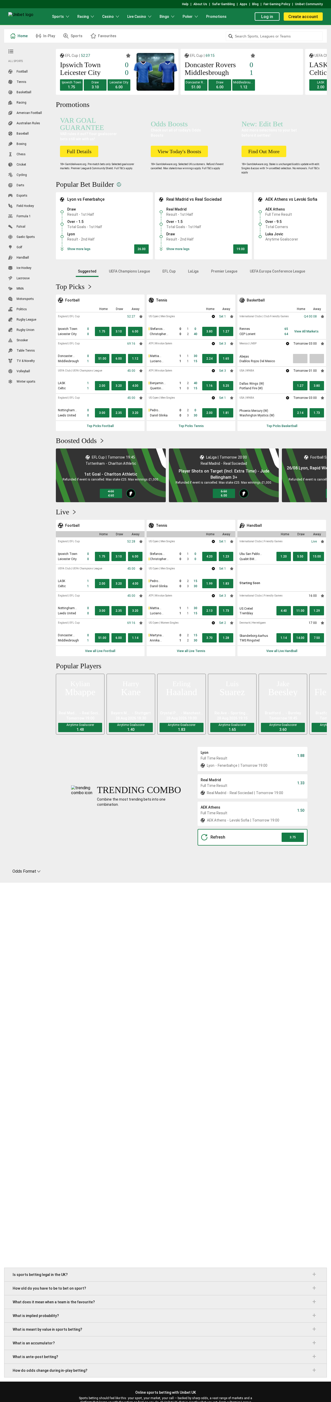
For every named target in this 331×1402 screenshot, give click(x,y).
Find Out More (264, 151)
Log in (267, 16)
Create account (303, 16)
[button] (71, 85)
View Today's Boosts (179, 151)
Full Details (79, 151)
